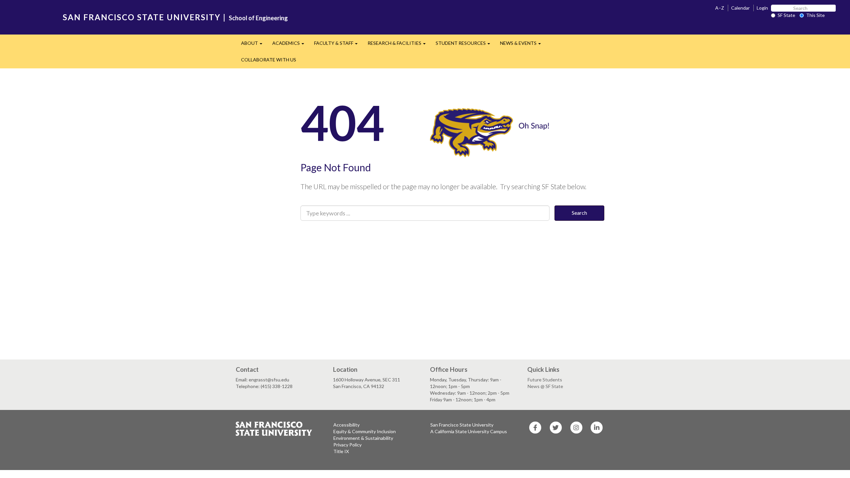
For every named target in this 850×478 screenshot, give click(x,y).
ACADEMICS (290, 45)
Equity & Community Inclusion (364, 431)
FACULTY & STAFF (338, 45)
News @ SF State (545, 386)
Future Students (545, 379)
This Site (815, 15)
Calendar (740, 8)
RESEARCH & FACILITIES (399, 45)
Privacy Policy (347, 444)
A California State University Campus (468, 431)
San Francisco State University (461, 425)
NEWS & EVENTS (523, 45)
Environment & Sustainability (363, 438)
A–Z (719, 8)
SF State (786, 15)
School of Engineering (258, 18)
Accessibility (346, 425)
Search (579, 212)
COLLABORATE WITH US (268, 59)
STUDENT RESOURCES (465, 45)
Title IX (341, 451)
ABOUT (254, 45)
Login (762, 8)
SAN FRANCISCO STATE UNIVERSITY (141, 17)
